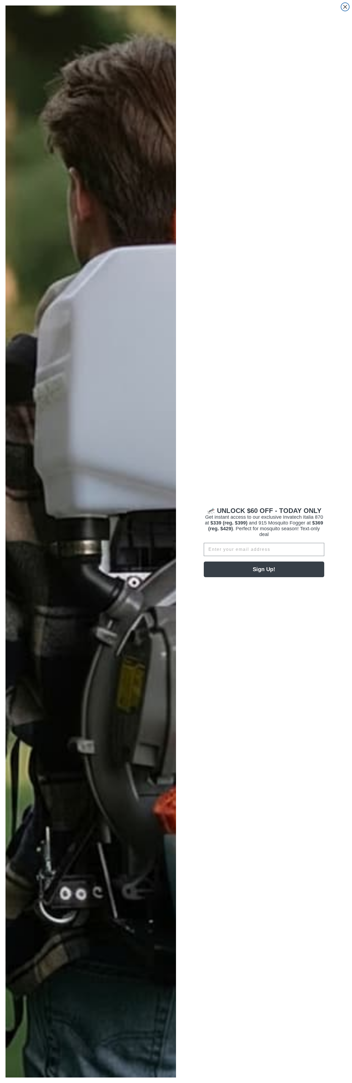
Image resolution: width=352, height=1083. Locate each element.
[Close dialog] (345, 7)
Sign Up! (264, 569)
